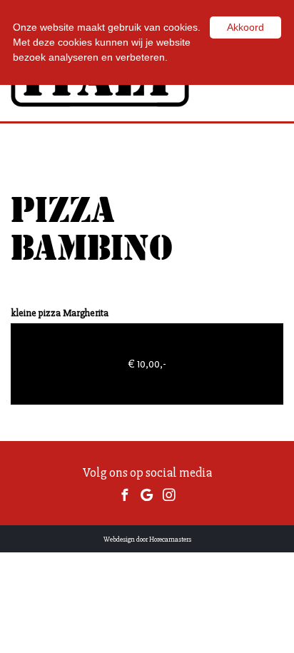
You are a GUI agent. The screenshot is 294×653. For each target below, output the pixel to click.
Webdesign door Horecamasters (147, 539)
